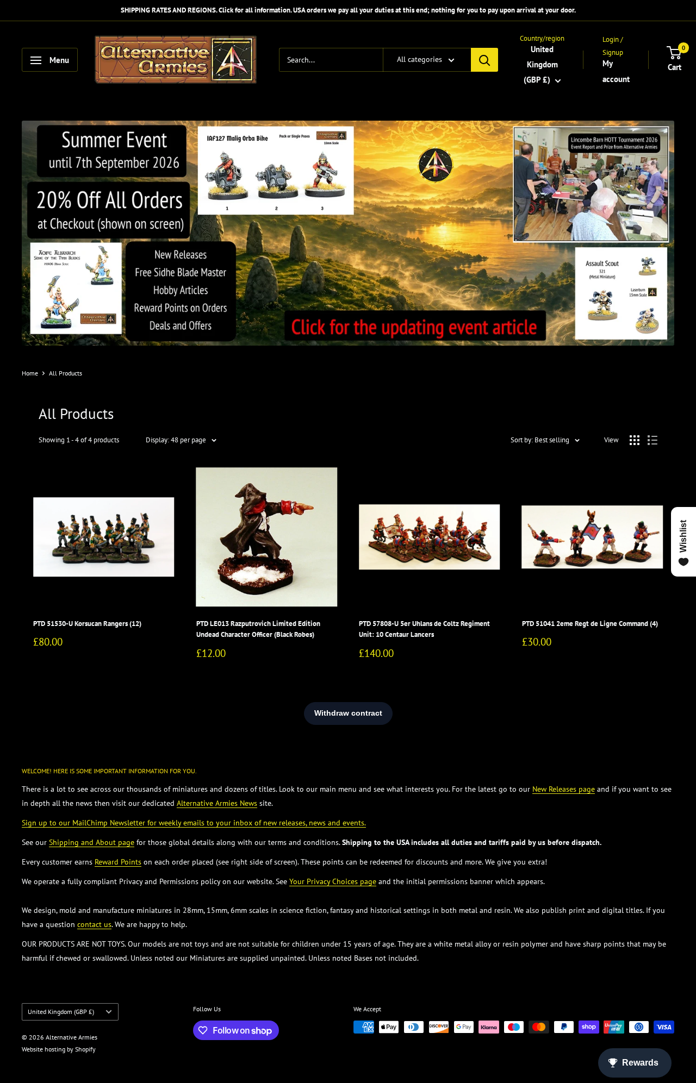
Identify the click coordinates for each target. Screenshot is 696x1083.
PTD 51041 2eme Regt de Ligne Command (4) (590, 623)
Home (30, 373)
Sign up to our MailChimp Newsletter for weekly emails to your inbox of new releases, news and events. (194, 823)
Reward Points (118, 862)
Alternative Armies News (217, 803)
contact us (94, 924)
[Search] (484, 60)
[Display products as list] (652, 440)
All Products (65, 373)
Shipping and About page (91, 842)
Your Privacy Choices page (332, 881)
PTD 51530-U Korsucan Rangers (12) (87, 623)
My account (616, 71)
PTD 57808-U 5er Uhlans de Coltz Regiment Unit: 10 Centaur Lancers (424, 629)
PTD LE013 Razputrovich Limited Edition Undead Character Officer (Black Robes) (258, 629)
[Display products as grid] (634, 440)
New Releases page (563, 789)
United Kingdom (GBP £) (61, 1011)
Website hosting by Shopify (59, 1049)
